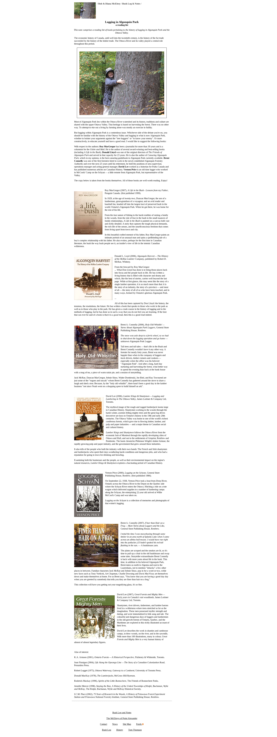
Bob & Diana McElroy (109, 3)
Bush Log (106, 730)
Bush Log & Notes (131, 3)
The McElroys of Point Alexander (121, 718)
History (119, 730)
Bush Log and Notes (121, 712)
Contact (103, 724)
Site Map (127, 724)
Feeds (139, 724)
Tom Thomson (135, 730)
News (115, 724)
